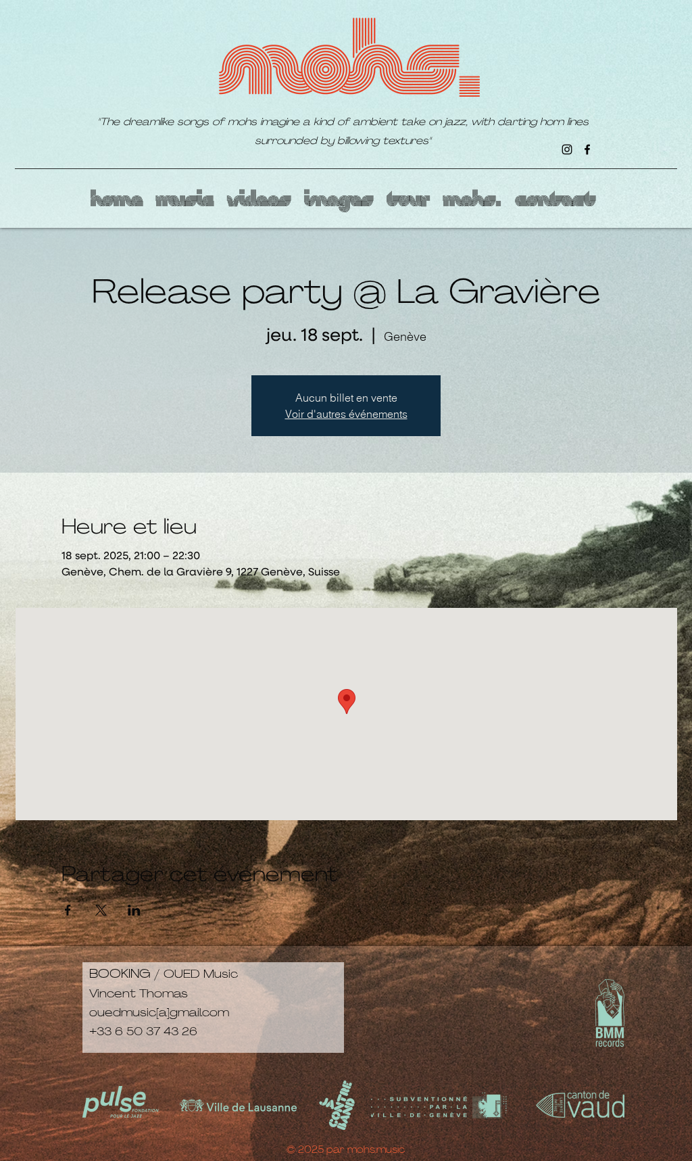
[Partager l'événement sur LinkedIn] (134, 910)
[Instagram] (567, 149)
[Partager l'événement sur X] (101, 910)
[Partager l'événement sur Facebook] (67, 910)
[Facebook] (587, 149)
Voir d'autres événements (346, 414)
